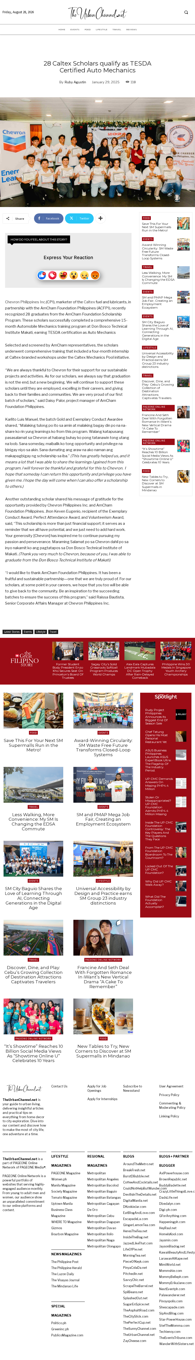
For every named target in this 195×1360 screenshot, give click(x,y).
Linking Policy (169, 1116)
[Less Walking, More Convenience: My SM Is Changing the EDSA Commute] (183, 272)
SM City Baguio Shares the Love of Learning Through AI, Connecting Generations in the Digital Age (157, 330)
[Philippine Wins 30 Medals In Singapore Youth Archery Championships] (175, 651)
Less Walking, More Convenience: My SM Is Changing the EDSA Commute (158, 278)
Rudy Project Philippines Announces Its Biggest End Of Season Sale (156, 716)
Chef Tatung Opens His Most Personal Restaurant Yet (156, 737)
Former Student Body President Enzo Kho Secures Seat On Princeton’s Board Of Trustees (68, 670)
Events (28, 632)
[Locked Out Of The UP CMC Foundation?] (181, 870)
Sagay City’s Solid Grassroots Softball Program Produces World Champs (104, 669)
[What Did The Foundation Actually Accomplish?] (181, 901)
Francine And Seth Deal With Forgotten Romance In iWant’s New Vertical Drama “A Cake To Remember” (157, 423)
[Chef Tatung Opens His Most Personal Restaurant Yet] (181, 736)
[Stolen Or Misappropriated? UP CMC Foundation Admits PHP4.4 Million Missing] (181, 802)
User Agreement (171, 1086)
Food (146, 218)
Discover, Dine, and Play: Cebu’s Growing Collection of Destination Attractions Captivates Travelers (158, 389)
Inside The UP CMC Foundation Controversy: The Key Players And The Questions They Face (159, 830)
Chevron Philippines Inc (25, 302)
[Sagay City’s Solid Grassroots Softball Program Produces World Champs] (103, 651)
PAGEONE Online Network (154, 408)
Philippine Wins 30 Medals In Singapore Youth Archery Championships (176, 669)
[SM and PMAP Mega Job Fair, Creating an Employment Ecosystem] (183, 297)
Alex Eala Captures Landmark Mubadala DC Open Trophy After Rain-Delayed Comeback (139, 670)
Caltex (89, 302)
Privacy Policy (169, 1095)
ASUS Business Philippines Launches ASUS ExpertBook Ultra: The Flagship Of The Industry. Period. (158, 760)
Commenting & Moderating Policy (172, 1105)
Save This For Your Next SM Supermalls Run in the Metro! (156, 227)
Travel (53, 632)
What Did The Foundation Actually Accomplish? (155, 902)
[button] (186, 12)
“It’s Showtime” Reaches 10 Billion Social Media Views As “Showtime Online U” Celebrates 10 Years (157, 455)
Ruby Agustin (75, 82)
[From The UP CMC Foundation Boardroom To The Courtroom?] (181, 852)
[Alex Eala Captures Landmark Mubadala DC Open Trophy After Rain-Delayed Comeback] (139, 651)
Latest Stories (12, 632)
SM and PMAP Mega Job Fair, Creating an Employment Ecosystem (157, 302)
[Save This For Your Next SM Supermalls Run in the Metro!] (183, 223)
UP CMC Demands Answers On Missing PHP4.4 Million (159, 784)
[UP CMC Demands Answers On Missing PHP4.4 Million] (181, 783)
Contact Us (59, 1086)
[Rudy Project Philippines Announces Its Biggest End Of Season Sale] (181, 714)
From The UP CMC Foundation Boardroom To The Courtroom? (159, 853)
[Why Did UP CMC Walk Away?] (181, 886)
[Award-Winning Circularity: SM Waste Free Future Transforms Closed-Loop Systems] (183, 244)
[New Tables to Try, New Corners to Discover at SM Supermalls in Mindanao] (183, 476)
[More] (100, 218)
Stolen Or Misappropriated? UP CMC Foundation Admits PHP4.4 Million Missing (158, 805)
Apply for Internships (102, 1099)
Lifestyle (40, 632)
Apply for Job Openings (96, 1088)
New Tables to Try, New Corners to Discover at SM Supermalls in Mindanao (155, 483)
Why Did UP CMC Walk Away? (158, 883)
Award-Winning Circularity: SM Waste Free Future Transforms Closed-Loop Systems (157, 251)
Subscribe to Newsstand (132, 1088)
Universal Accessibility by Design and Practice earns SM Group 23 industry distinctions (158, 360)
